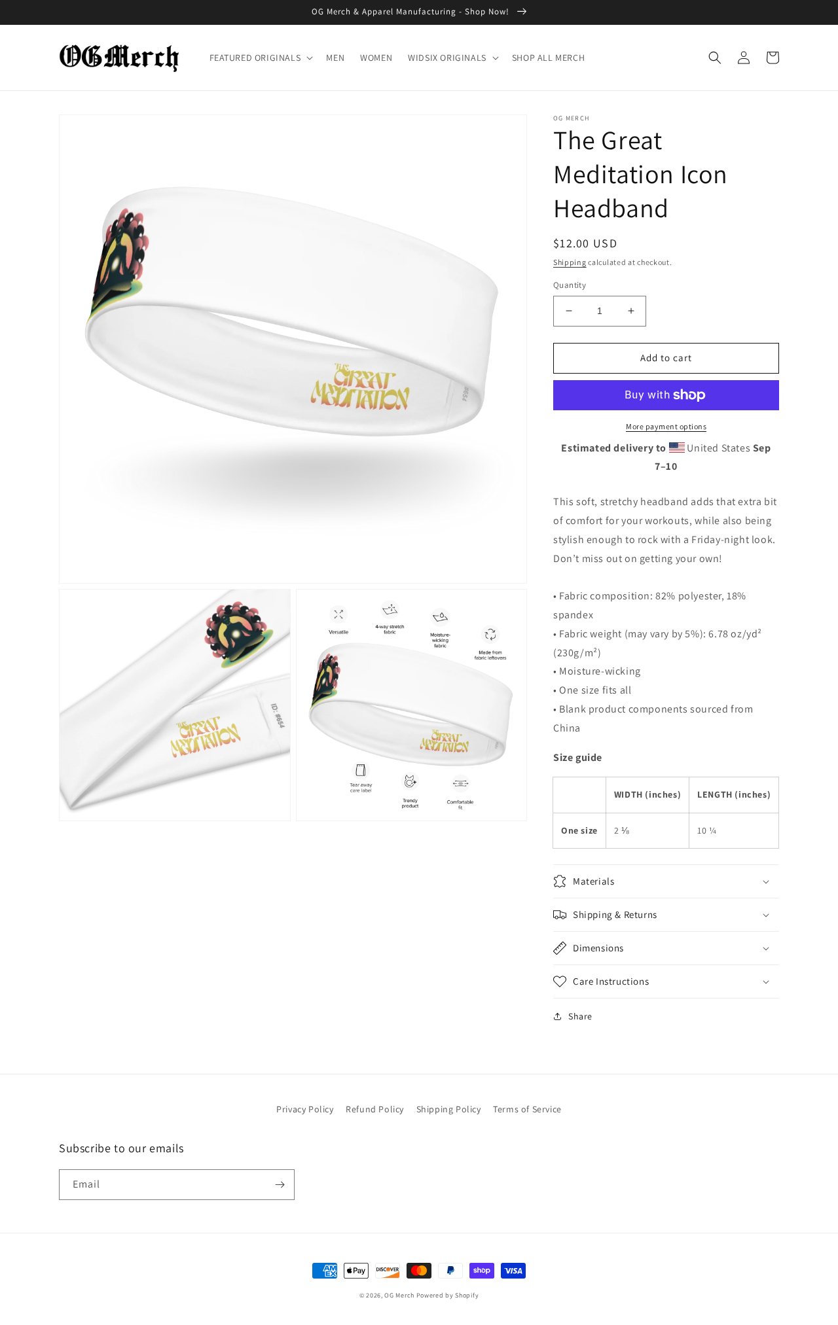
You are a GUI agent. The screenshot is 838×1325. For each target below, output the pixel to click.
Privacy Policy (304, 1109)
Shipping (570, 262)
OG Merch (399, 1295)
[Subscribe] (279, 1184)
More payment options (666, 426)
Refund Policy (375, 1109)
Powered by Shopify (447, 1295)
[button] (260, 57)
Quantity (569, 285)
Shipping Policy (448, 1109)
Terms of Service (527, 1109)
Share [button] (580, 1016)
